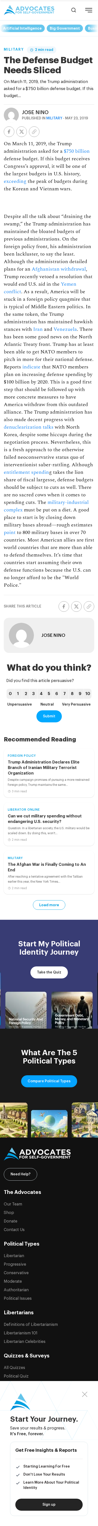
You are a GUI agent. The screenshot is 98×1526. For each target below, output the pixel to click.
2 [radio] (26, 694)
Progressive (15, 1264)
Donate (10, 1221)
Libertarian (14, 1256)
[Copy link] (34, 131)
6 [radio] (56, 694)
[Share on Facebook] (9, 131)
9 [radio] (80, 694)
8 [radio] (72, 694)
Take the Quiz (49, 972)
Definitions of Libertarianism (31, 1325)
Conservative (16, 1273)
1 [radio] (18, 694)
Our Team (13, 1204)
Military (14, 49)
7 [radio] (64, 694)
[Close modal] (84, 1394)
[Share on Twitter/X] (21, 131)
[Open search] (73, 10)
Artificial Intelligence (22, 28)
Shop (9, 1213)
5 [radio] (49, 694)
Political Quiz (16, 1376)
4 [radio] (41, 694)
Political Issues (18, 1298)
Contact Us (14, 1230)
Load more (49, 905)
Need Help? (20, 1174)
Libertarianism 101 (20, 1333)
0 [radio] (10, 694)
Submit (49, 716)
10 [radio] (87, 694)
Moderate (13, 1281)
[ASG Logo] (49, 1154)
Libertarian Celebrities (24, 1342)
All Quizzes (14, 1368)
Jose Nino (35, 112)
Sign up (49, 1504)
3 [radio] (33, 694)
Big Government (65, 28)
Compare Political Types (49, 1081)
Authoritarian (16, 1290)
